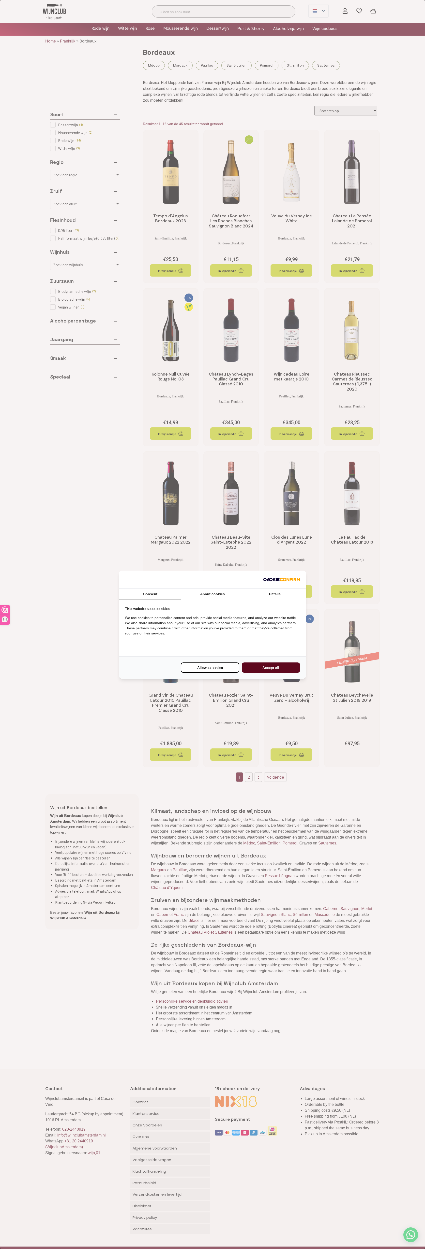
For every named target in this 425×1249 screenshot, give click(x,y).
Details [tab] (275, 594)
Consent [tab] (150, 594)
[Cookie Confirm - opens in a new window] (281, 579)
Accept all (270, 668)
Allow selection (210, 668)
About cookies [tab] (212, 594)
